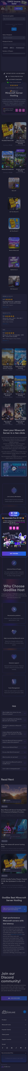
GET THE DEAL (14, 553)
